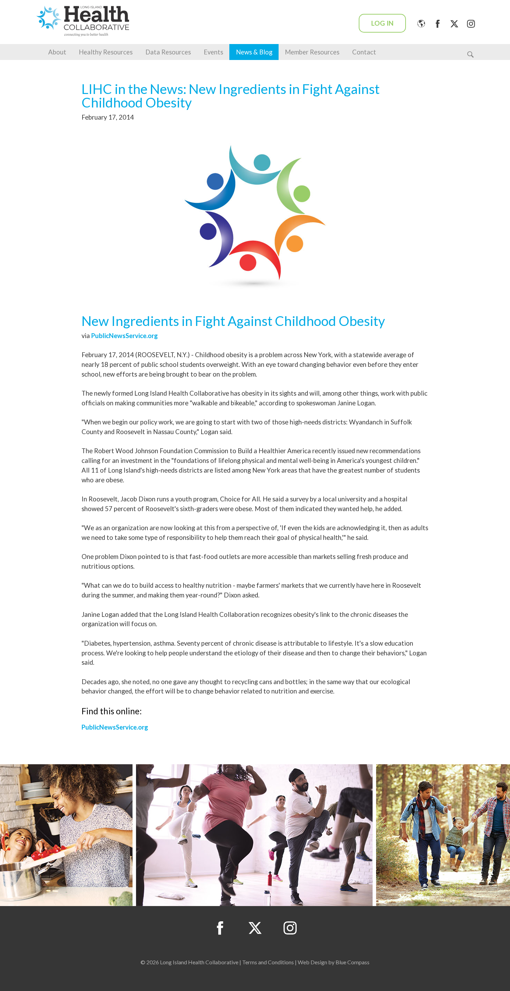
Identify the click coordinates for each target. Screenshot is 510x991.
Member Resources (312, 52)
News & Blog (254, 52)
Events (213, 52)
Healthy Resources (106, 52)
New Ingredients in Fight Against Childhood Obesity (233, 321)
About (57, 52)
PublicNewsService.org (124, 335)
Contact (364, 52)
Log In (382, 23)
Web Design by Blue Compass (333, 962)
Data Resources (168, 52)
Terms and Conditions (268, 962)
